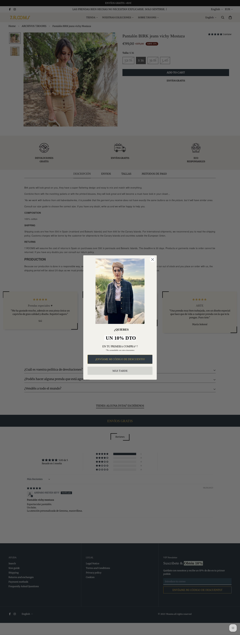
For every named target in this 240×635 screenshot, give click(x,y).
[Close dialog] (152, 259)
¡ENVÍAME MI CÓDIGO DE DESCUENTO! (120, 359)
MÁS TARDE (120, 370)
